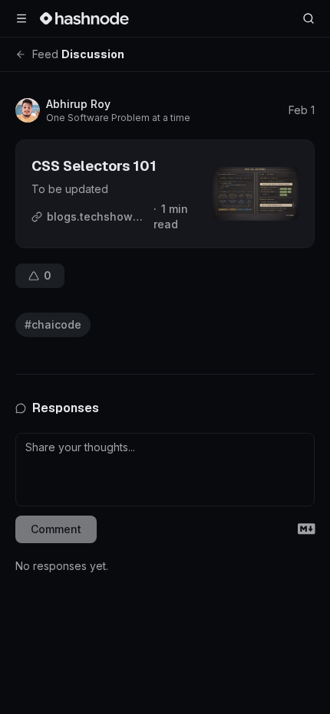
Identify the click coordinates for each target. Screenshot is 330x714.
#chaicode (53, 324)
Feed (45, 54)
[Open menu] (21, 18)
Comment (56, 529)
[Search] (308, 18)
